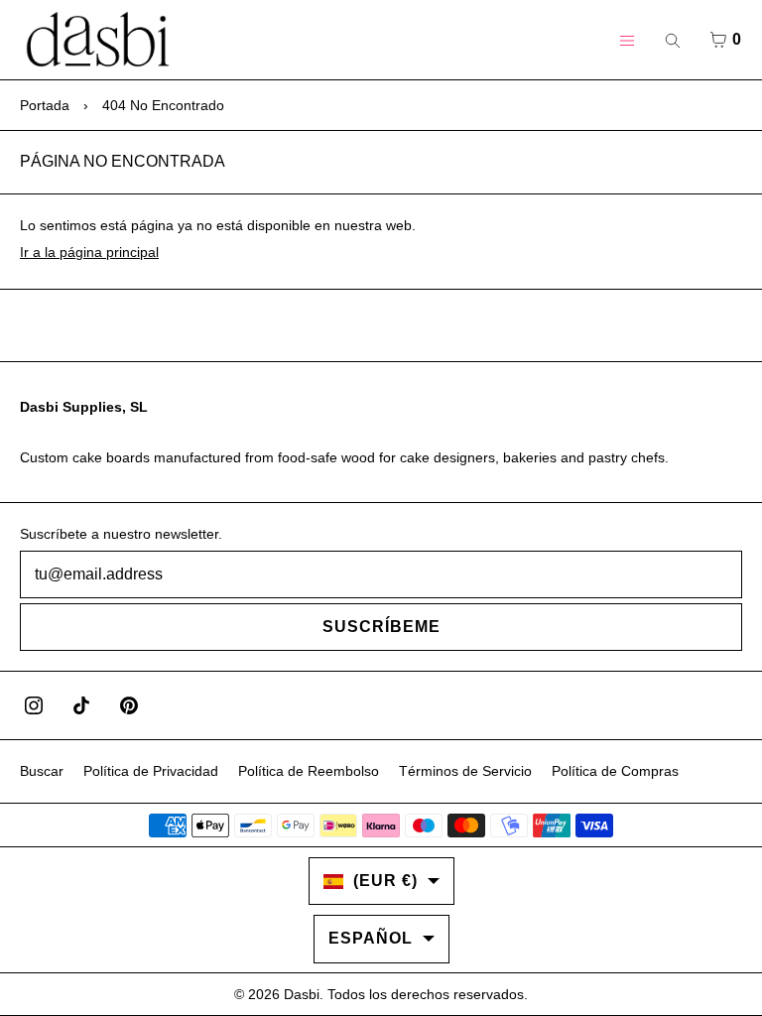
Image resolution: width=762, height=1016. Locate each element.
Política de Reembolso (308, 771)
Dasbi (301, 994)
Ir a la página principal (89, 252)
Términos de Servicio (465, 771)
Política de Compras (615, 771)
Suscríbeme (381, 626)
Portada (44, 105)
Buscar (42, 771)
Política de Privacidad (150, 771)
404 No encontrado (163, 105)
